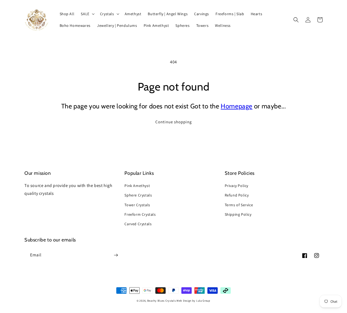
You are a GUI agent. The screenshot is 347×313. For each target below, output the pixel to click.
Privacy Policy (236, 185)
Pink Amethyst (137, 185)
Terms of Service (239, 204)
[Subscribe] (116, 255)
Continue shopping (173, 121)
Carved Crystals (138, 223)
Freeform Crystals (140, 214)
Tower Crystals (137, 204)
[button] (87, 14)
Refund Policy (237, 195)
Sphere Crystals (138, 195)
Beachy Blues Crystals (161, 300)
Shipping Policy (238, 214)
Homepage (236, 106)
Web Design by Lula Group (193, 300)
